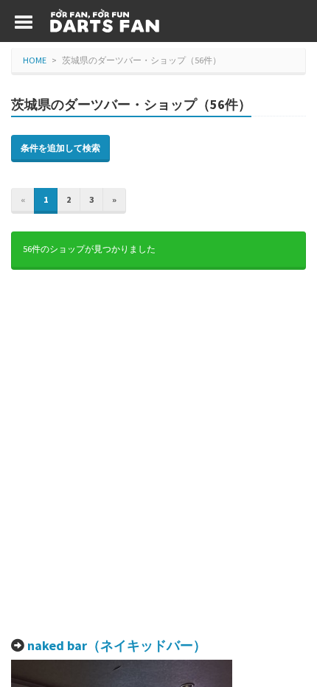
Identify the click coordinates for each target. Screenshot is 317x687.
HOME (34, 60)
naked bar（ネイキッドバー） (116, 645)
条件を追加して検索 (60, 147)
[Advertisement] (158, 454)
